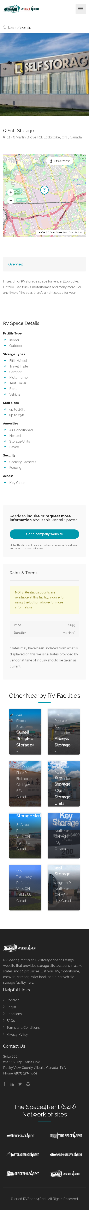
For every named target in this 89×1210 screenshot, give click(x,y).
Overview (15, 264)
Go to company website (44, 534)
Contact (12, 1000)
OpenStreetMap (59, 232)
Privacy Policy (17, 1034)
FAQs (10, 1021)
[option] (44, 74)
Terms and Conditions (23, 1028)
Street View (62, 161)
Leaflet (41, 232)
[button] (10, 192)
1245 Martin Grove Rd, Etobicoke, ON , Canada (44, 137)
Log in (11, 1007)
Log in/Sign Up (19, 27)
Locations (14, 1014)
